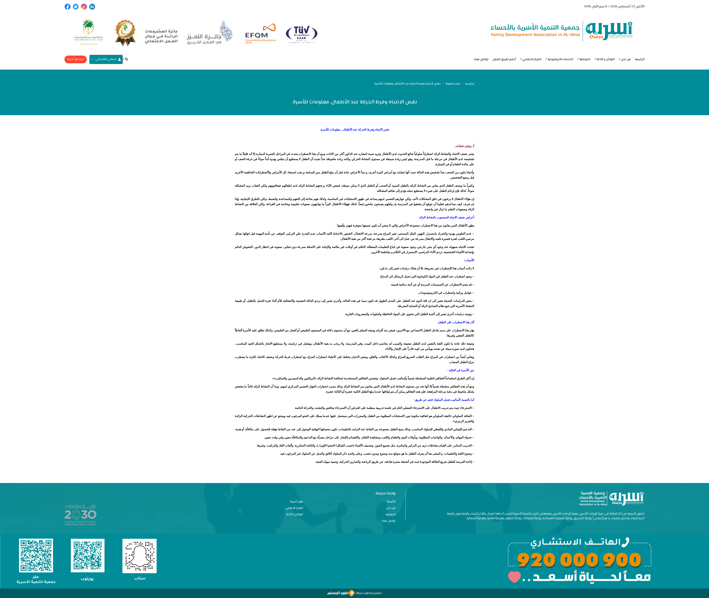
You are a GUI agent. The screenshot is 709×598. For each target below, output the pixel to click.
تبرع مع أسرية (75, 59)
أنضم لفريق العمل (504, 59)
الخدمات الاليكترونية (560, 59)
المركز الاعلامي (531, 59)
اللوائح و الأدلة (605, 59)
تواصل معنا (481, 59)
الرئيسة (639, 59)
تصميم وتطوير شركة (368, 593)
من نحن (626, 59)
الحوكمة (585, 59)
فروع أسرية (296, 501)
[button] (125, 59)
